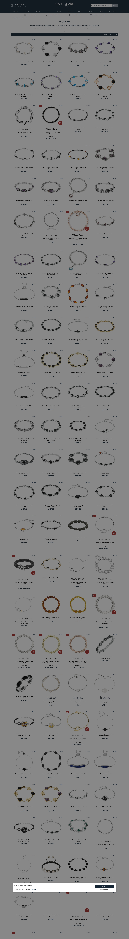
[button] (105, 889)
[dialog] (64, 887)
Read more (33, 889)
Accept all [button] (104, 886)
